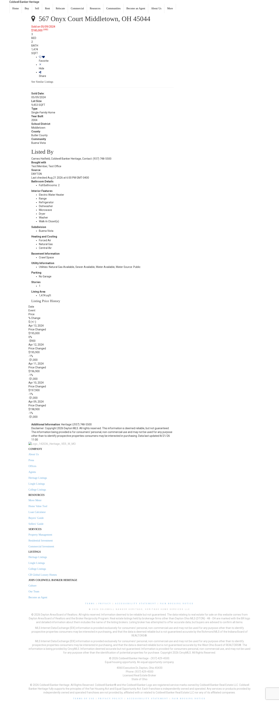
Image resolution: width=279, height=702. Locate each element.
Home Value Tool (37, 506)
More (170, 8)
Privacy (105, 604)
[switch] (106, 59)
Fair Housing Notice (177, 604)
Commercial (77, 8)
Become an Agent (135, 8)
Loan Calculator (37, 512)
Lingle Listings (36, 483)
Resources (95, 8)
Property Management (40, 534)
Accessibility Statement (135, 604)
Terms (90, 604)
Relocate (60, 8)
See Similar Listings (42, 81)
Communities (113, 8)
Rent (47, 8)
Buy (27, 8)
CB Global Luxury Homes (42, 574)
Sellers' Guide (35, 523)
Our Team (33, 591)
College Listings (37, 489)
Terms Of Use (84, 699)
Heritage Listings (37, 477)
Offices (32, 466)
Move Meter (35, 500)
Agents (32, 472)
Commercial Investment (41, 546)
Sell (37, 8)
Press (31, 460)
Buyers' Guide (36, 518)
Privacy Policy (110, 699)
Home (15, 8)
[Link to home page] (4, 4)
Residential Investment (40, 540)
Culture (32, 585)
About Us (156, 8)
